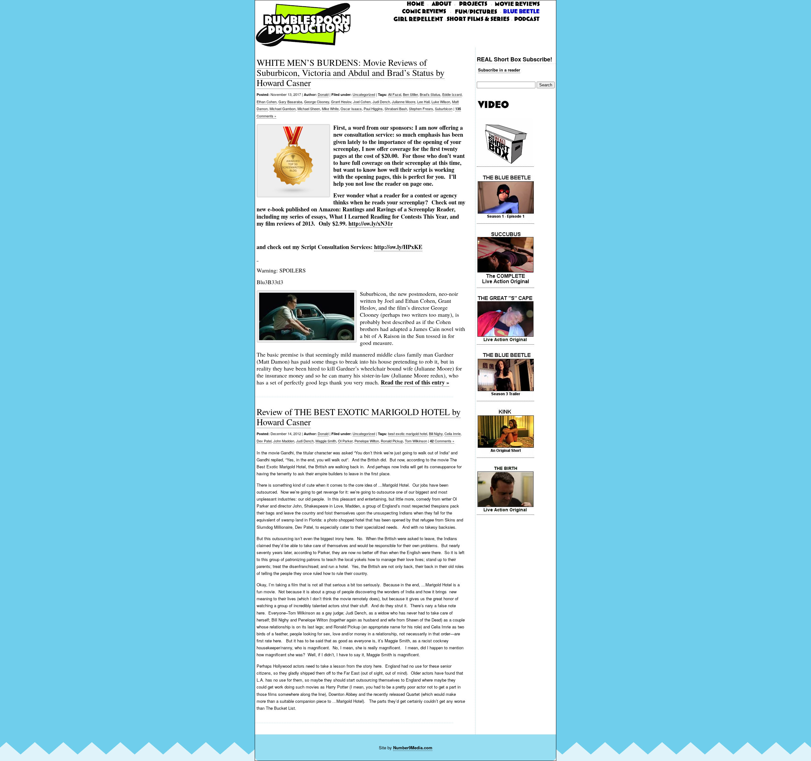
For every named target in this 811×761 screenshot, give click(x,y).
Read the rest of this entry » (415, 382)
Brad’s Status (430, 94)
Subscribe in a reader (499, 70)
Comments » (442, 440)
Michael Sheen (308, 108)
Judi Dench (381, 101)
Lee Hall (423, 101)
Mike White (330, 108)
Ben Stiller (410, 94)
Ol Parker (345, 440)
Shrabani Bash (396, 108)
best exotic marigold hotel (407, 433)
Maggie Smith (326, 440)
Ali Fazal (394, 94)
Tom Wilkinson (416, 440)
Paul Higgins (373, 108)
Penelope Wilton (366, 440)
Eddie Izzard (452, 94)
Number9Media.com (412, 748)
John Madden (283, 440)
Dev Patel (264, 440)
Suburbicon (443, 108)
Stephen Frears (421, 108)
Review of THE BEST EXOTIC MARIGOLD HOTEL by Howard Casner (359, 417)
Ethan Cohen (267, 101)
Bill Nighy (436, 433)
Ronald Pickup (392, 440)
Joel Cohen (362, 101)
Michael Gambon (283, 108)
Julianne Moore (403, 101)
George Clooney (316, 101)
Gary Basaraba (290, 101)
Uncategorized (364, 94)
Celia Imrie (452, 433)
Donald (323, 94)
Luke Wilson (440, 101)
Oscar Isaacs (351, 108)
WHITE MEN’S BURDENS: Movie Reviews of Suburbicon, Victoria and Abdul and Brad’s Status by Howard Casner (350, 72)
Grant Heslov (341, 101)
